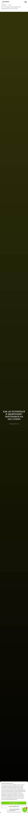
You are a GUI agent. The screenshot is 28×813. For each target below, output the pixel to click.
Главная (3, 5)
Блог (10, 5)
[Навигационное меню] (26, 2)
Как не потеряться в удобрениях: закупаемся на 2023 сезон (11, 7)
